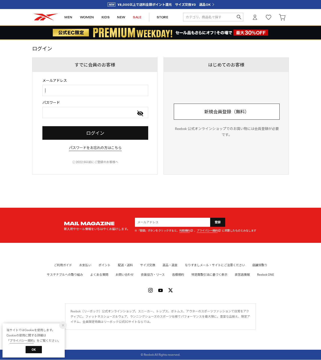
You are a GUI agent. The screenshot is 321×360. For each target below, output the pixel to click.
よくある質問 (99, 274)
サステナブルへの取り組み (65, 274)
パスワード (51, 102)
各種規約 (178, 274)
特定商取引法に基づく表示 (209, 274)
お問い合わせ (125, 274)
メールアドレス (54, 80)
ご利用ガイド (63, 265)
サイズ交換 (147, 265)
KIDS (106, 17)
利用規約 (184, 230)
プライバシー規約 (207, 230)
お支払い (85, 265)
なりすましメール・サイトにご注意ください (215, 265)
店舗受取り (259, 265)
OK (34, 349)
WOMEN (87, 17)
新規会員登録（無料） (226, 111)
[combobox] (95, 90)
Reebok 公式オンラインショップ (45, 17)
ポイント (105, 265)
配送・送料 (125, 265)
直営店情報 (242, 274)
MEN (68, 17)
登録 (218, 222)
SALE (137, 17)
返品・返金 (170, 265)
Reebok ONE (265, 274)
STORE (162, 17)
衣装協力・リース (153, 274)
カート (282, 17)
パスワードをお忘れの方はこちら (95, 148)
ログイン (255, 17)
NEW (121, 17)
